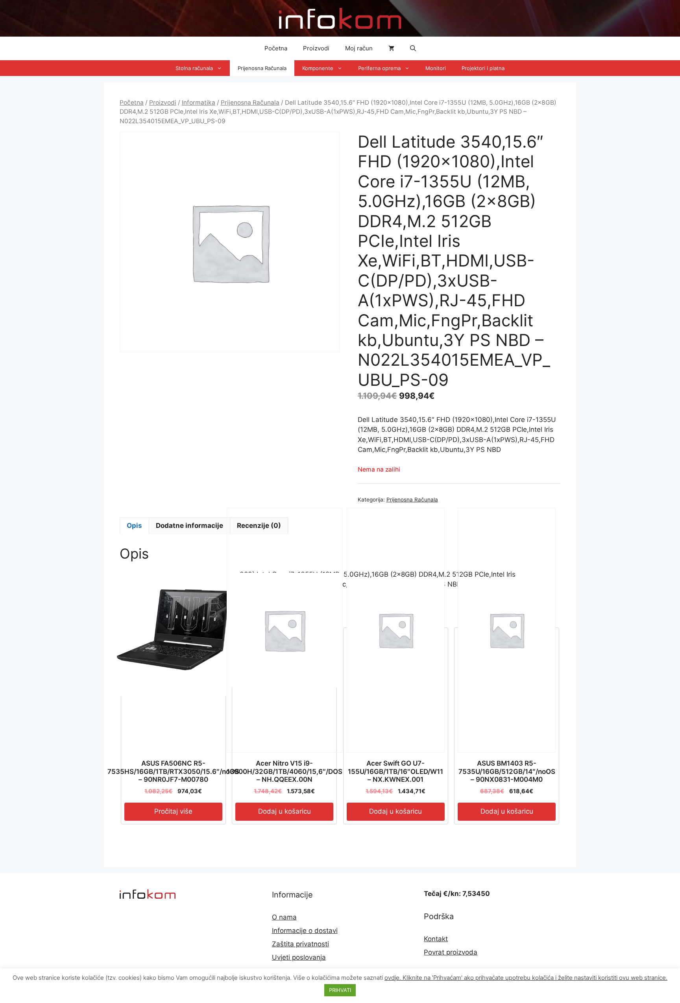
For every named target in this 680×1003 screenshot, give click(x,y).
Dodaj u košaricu (284, 811)
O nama (284, 917)
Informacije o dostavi (305, 931)
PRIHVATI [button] (340, 990)
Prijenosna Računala (262, 68)
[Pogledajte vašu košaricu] (391, 48)
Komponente (317, 68)
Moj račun (359, 48)
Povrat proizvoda (450, 952)
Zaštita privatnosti (300, 944)
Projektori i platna (483, 68)
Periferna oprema (379, 68)
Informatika (198, 102)
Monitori (435, 68)
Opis (134, 525)
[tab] (134, 526)
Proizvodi (316, 48)
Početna (275, 48)
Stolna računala (194, 68)
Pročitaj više (173, 811)
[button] (413, 48)
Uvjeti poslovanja (299, 957)
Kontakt (436, 939)
